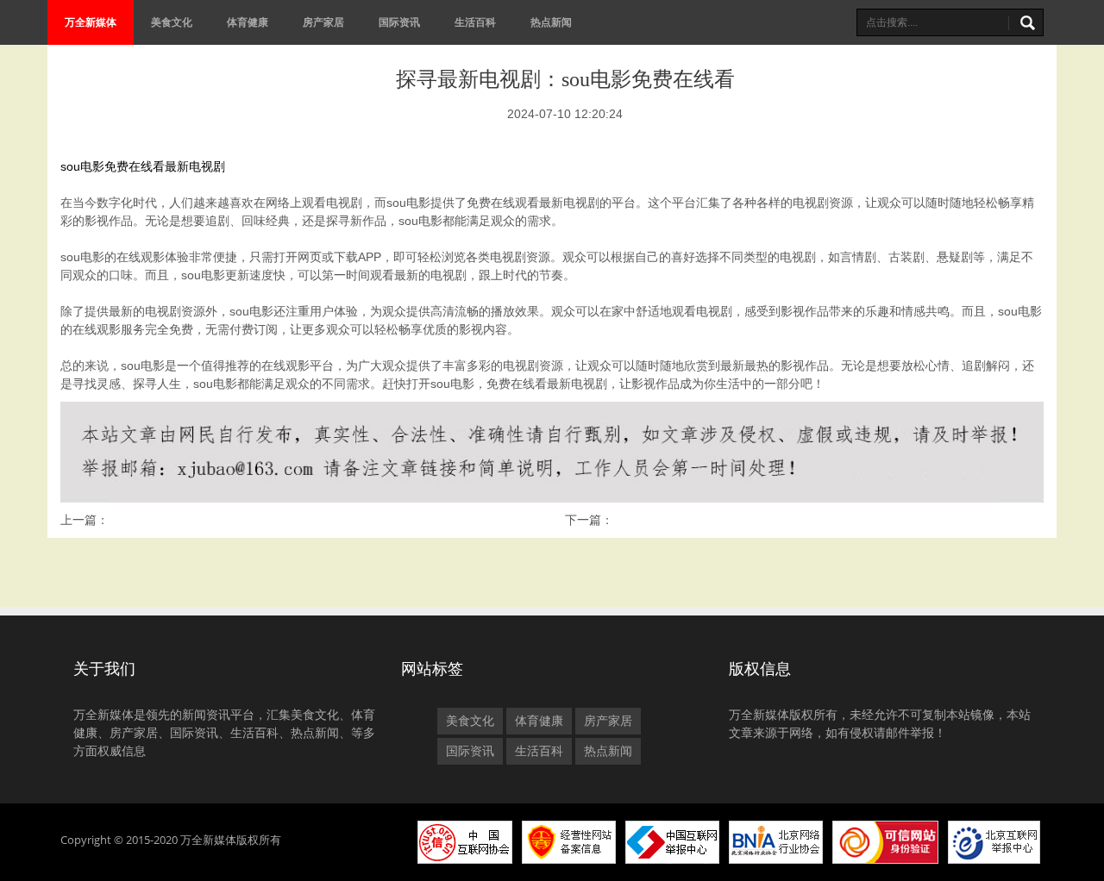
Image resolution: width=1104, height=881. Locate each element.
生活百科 (475, 22)
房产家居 (323, 22)
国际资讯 (399, 22)
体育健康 (247, 22)
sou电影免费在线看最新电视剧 (142, 166)
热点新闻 (551, 22)
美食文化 (171, 22)
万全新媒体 (90, 22)
